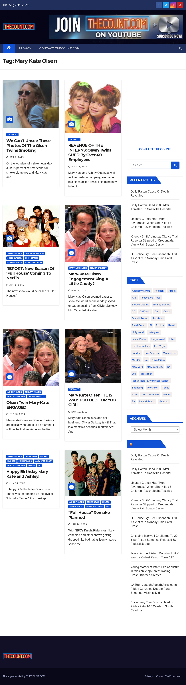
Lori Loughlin (14, 263)
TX (133, 401)
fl (150, 325)
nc (145, 359)
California (145, 311)
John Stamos (31, 258)
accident (159, 290)
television (152, 387)
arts (134, 297)
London (136, 353)
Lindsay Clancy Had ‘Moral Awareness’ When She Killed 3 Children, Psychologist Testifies (151, 222)
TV (39, 466)
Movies (31, 466)
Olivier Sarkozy (98, 268)
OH (134, 373)
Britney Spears (161, 304)
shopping (137, 387)
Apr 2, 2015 (16, 285)
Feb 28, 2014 (17, 414)
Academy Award (141, 290)
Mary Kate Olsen (43, 461)
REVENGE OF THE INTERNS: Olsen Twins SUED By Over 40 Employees (89, 152)
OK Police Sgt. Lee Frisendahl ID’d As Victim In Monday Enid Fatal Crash (154, 258)
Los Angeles (152, 353)
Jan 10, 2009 (79, 524)
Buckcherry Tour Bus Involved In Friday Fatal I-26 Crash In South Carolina (152, 606)
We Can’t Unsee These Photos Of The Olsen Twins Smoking (28, 145)
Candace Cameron (34, 253)
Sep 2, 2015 (16, 157)
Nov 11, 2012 (79, 412)
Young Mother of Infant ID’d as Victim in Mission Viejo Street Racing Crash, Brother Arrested (155, 571)
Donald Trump (140, 318)
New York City (155, 366)
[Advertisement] (155, 114)
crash (166, 311)
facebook (158, 318)
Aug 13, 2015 (79, 166)
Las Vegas (160, 346)
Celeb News (31, 457)
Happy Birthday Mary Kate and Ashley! (27, 474)
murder (136, 359)
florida (160, 325)
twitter (167, 394)
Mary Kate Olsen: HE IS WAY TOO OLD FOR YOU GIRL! (92, 400)
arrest (172, 290)
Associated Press (150, 297)
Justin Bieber (139, 339)
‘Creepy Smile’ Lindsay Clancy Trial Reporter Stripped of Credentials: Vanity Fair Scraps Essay (154, 240)
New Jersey (158, 359)
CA (133, 311)
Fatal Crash (138, 325)
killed (172, 339)
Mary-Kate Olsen (33, 263)
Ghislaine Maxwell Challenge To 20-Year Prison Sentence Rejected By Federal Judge (155, 539)
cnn (157, 311)
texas (165, 387)
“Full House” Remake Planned (89, 515)
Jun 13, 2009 (17, 483)
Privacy (25, 48)
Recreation (146, 373)
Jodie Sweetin (14, 258)
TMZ (134, 394)
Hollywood (138, 332)
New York (137, 366)
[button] (180, 48)
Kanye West (158, 339)
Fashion (11, 461)
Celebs (44, 457)
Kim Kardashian (141, 346)
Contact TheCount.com (59, 48)
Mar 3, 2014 (78, 290)
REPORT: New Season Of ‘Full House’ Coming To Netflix (30, 273)
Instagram (153, 332)
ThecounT (12, 135)
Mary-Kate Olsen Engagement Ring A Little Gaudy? (88, 279)
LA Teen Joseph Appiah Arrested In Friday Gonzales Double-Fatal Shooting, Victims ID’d (154, 588)
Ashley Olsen (14, 253)
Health (171, 325)
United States (147, 401)
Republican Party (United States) (150, 380)
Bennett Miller (33, 392)
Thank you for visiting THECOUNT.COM (24, 676)
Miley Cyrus (169, 353)
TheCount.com (146, 444)
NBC (108, 507)
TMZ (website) (150, 394)
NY (169, 366)
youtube (163, 401)
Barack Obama (140, 304)
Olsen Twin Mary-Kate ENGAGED (27, 405)
